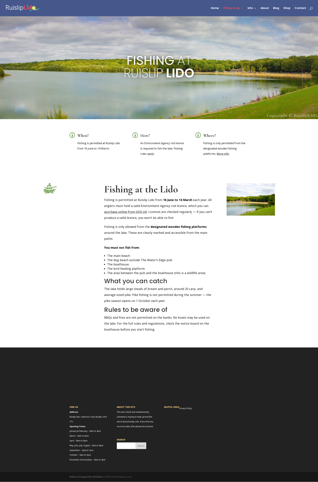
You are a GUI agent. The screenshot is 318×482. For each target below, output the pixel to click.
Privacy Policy (185, 408)
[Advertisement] (159, 370)
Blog (276, 8)
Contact (300, 8)
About (265, 8)
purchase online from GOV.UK (125, 212)
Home (215, 8)
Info (250, 8)
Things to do (231, 8)
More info (223, 154)
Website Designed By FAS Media (86, 476)
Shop (286, 8)
